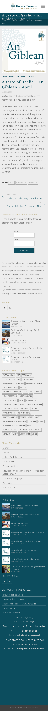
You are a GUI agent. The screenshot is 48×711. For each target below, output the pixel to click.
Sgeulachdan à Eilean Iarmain (14, 421)
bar (18, 379)
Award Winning (9, 379)
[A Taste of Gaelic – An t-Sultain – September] (6, 551)
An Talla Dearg (9, 375)
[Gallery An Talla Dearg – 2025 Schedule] (6, 333)
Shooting (32, 421)
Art (18, 375)
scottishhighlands (10, 417)
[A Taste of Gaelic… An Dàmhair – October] (6, 359)
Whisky (15, 434)
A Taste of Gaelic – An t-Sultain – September (26, 550)
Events (6, 452)
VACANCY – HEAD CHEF (22, 340)
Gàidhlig (37, 392)
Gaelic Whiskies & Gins (13, 595)
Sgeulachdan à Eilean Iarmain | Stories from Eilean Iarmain (23, 472)
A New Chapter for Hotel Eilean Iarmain (25, 322)
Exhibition (20, 383)
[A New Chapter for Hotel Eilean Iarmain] (6, 324)
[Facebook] (4, 307)
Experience (30, 383)
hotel (21, 400)
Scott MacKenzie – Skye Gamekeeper (19, 604)
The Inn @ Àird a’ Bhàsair (14, 599)
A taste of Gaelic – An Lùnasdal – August (25, 559)
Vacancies (7, 482)
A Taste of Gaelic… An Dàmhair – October (26, 358)
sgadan (38, 417)
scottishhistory (26, 417)
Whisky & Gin (25, 434)
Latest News (8, 77)
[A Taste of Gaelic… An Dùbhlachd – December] (6, 350)
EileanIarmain (8, 383)
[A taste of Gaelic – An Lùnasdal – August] (6, 560)
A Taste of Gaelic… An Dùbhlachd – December (27, 349)
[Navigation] (43, 6)
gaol (25, 392)
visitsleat (6, 434)
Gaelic (11, 183)
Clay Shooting (27, 379)
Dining (5, 447)
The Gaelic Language (26, 77)
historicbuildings (10, 400)
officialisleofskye (35, 404)
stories (41, 421)
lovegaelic (33, 183)
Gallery (23, 388)
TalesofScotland (10, 430)
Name (16, 231)
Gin (31, 392)
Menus (22, 404)
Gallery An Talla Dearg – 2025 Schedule (25, 331)
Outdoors (24, 409)
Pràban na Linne (9, 413)
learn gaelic (21, 183)
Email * (17, 239)
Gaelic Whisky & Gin (10, 388)
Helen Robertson (10, 396)
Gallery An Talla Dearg (12, 392)
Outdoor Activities (10, 409)
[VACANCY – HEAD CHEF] (6, 341)
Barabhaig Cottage (11, 613)
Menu (16, 404)
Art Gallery (26, 375)
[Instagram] (10, 307)
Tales (29, 425)
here (8, 286)
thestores (23, 430)
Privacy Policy (14, 708)
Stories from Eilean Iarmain (14, 425)
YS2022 (34, 434)
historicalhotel (25, 396)
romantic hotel (24, 413)
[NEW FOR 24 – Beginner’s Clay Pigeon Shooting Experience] (6, 569)
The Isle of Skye (10, 608)
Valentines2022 (35, 430)
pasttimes (35, 409)
